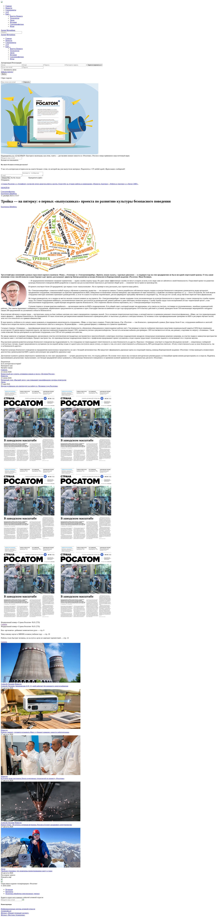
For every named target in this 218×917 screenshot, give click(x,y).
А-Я (7, 12)
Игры (12, 26)
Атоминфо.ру (6, 911)
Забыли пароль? (7, 72)
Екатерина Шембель (9, 194)
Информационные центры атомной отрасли (18, 909)
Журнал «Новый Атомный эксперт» (15, 913)
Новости (8, 8)
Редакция (9, 889)
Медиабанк (10, 30)
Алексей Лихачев (7, 684)
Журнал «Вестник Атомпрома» (13, 915)
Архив (3, 30)
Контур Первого (16, 16)
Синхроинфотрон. (8, 192)
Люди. (3, 382)
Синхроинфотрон (17, 24)
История (13, 22)
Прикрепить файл (35, 178)
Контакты (9, 892)
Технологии (14, 18)
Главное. (4, 370)
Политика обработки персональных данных (22, 894)
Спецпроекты (10, 10)
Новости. (4, 376)
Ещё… (8, 14)
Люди (12, 20)
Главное (8, 6)
